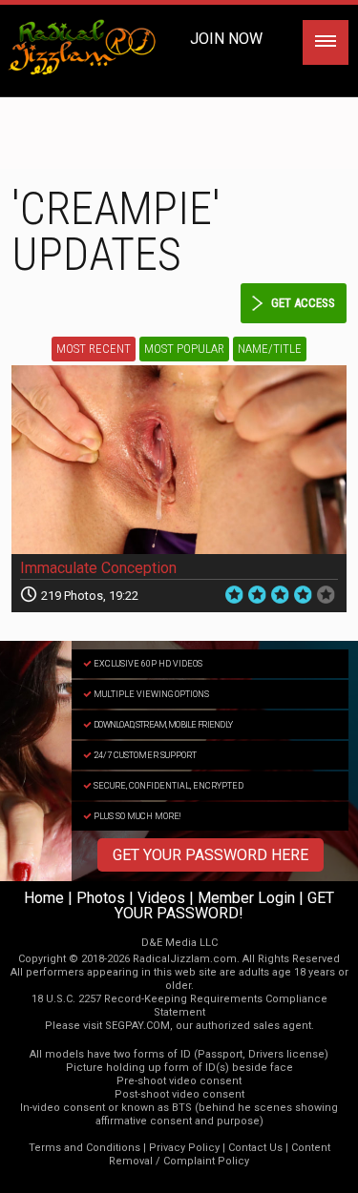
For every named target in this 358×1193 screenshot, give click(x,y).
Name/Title (270, 348)
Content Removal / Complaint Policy (219, 1154)
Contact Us (255, 1148)
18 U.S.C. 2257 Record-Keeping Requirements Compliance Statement (179, 1005)
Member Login (246, 898)
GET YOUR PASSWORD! (224, 905)
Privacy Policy (184, 1148)
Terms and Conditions (84, 1148)
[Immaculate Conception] (179, 459)
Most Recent (93, 348)
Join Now (226, 39)
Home (44, 898)
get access (303, 303)
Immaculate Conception (98, 568)
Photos (100, 898)
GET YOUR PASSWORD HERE (210, 855)
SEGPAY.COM (137, 1025)
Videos (161, 898)
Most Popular (184, 348)
